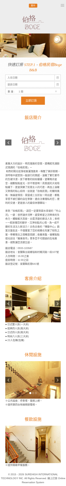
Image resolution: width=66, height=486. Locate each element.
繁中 (33, 5)
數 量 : (11, 91)
